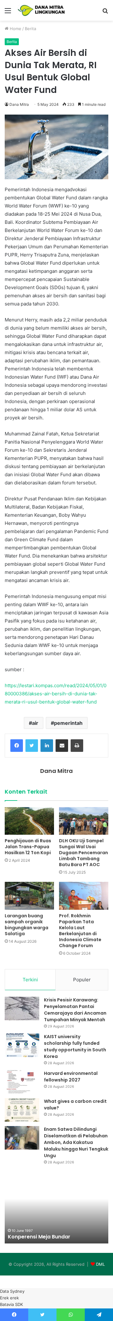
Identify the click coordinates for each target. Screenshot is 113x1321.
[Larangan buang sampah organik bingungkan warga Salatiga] (29, 896)
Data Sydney (12, 1291)
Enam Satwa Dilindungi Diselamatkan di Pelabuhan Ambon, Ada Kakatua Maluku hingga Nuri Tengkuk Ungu (76, 1142)
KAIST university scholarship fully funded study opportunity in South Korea (75, 1046)
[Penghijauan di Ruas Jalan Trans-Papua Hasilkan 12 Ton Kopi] (29, 821)
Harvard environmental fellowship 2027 (71, 1076)
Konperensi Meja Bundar (39, 1236)
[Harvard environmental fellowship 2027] (22, 1082)
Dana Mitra (19, 104)
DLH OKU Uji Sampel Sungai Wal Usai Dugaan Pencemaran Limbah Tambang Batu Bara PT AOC (83, 853)
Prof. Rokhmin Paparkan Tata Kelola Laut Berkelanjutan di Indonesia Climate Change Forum (80, 931)
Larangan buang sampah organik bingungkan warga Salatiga (26, 925)
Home (14, 28)
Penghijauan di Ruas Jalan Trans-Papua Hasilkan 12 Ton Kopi (28, 847)
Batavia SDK (11, 1304)
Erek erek (9, 1297)
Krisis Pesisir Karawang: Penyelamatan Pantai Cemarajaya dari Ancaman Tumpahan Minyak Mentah (75, 1010)
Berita (30, 28)
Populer (82, 980)
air (35, 723)
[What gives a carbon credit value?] (22, 1110)
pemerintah (68, 723)
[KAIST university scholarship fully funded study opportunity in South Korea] (22, 1045)
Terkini (30, 980)
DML (100, 1264)
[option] (56, 1208)
